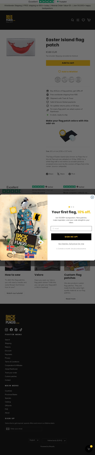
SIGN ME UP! (71, 237)
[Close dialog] (92, 197)
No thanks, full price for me (71, 243)
